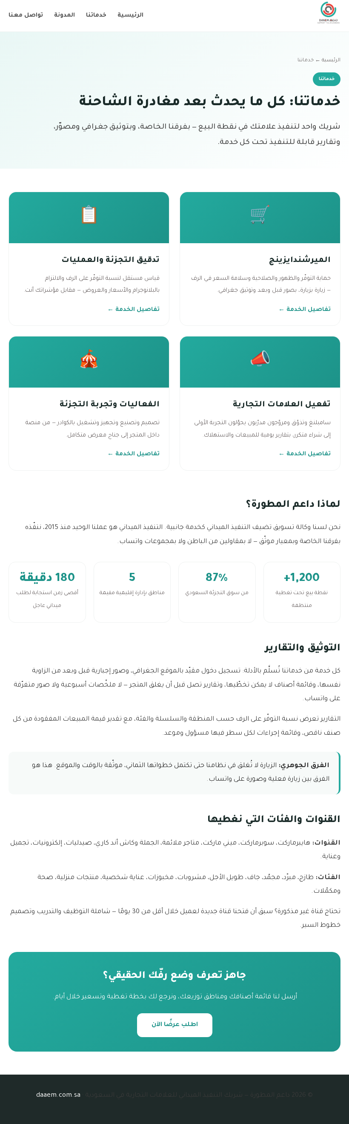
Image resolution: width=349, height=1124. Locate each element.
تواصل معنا (26, 15)
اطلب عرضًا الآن (175, 1025)
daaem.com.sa (58, 1095)
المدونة (64, 15)
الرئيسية (130, 15)
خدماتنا (96, 15)
